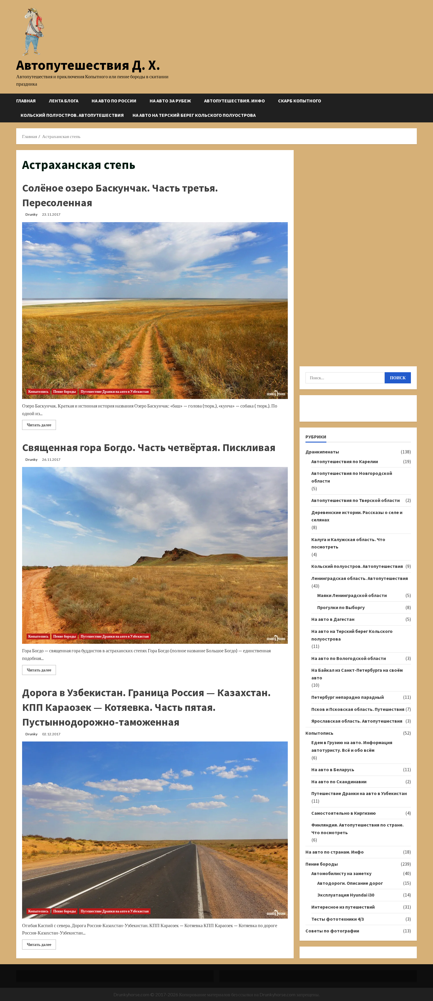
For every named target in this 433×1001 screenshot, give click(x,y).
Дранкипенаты (322, 452)
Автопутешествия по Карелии (344, 461)
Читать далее (41, 426)
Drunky (31, 214)
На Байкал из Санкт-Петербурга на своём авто (357, 674)
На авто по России (114, 101)
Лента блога (63, 101)
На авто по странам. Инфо (334, 852)
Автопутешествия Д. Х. (88, 65)
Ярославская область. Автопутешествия (356, 721)
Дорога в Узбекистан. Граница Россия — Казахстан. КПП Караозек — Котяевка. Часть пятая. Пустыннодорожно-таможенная (146, 707)
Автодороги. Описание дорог (350, 883)
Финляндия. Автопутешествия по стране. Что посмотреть (357, 828)
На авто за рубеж (170, 101)
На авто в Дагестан (332, 619)
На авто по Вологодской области (348, 658)
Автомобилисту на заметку (341, 873)
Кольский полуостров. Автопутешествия (72, 115)
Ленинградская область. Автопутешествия (359, 578)
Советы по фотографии (332, 931)
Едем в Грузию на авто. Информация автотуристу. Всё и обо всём (351, 746)
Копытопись (38, 391)
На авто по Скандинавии (338, 781)
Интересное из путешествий (343, 907)
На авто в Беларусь (332, 769)
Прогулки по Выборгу (341, 607)
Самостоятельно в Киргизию (343, 813)
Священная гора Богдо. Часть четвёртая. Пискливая (148, 447)
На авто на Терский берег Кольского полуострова (194, 115)
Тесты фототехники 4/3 (337, 919)
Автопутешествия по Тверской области (355, 500)
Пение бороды (64, 391)
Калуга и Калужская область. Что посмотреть (348, 543)
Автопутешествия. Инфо (234, 101)
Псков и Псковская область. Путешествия (357, 709)
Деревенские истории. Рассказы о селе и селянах (356, 516)
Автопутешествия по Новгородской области (351, 477)
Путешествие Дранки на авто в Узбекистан (115, 391)
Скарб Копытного (299, 101)
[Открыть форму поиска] (415, 108)
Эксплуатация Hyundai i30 (345, 895)
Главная (26, 101)
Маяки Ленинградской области (352, 595)
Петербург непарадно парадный (347, 697)
